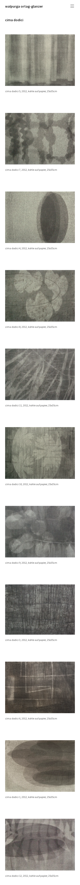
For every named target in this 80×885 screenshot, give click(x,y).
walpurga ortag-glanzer (24, 6)
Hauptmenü (72, 6)
